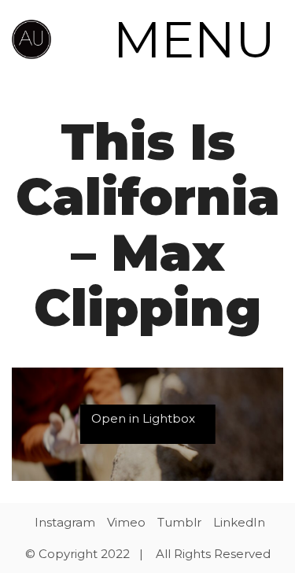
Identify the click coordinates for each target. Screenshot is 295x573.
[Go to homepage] (31, 39)
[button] (198, 39)
